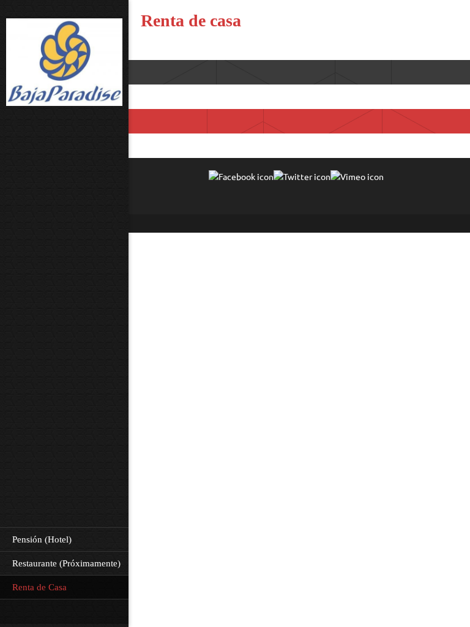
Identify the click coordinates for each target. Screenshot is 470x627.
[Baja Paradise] (64, 63)
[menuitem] (64, 539)
